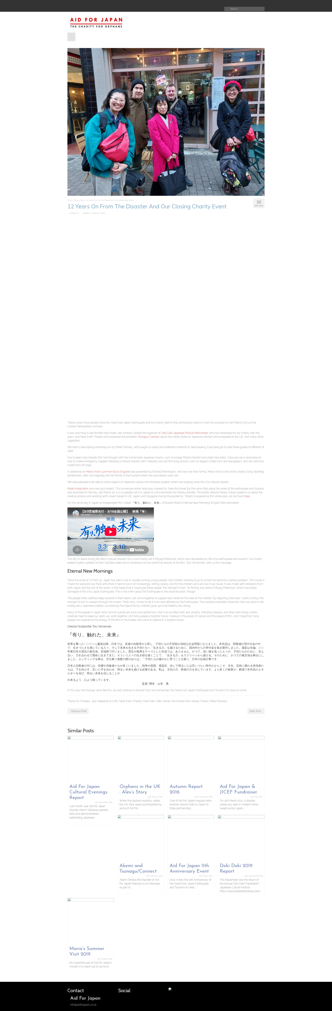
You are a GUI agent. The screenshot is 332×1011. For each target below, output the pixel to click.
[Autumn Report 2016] (191, 758)
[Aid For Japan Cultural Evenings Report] (91, 758)
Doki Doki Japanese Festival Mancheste (184, 433)
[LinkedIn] (195, 3)
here (247, 496)
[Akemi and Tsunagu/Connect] (141, 838)
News (102, 213)
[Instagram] (183, 3)
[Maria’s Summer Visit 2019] (91, 921)
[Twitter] (177, 3)
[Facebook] (171, 3)
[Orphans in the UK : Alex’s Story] (141, 758)
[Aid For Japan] (98, 22)
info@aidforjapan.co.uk (83, 1004)
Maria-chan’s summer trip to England (108, 471)
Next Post (255, 711)
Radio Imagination (78, 488)
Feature (95, 213)
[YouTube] (189, 3)
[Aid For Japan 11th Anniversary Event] (191, 838)
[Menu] (71, 36)
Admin (75, 213)
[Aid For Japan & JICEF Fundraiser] (241, 758)
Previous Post (79, 711)
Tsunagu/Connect (149, 436)
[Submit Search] (226, 9)
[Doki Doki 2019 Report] (241, 838)
